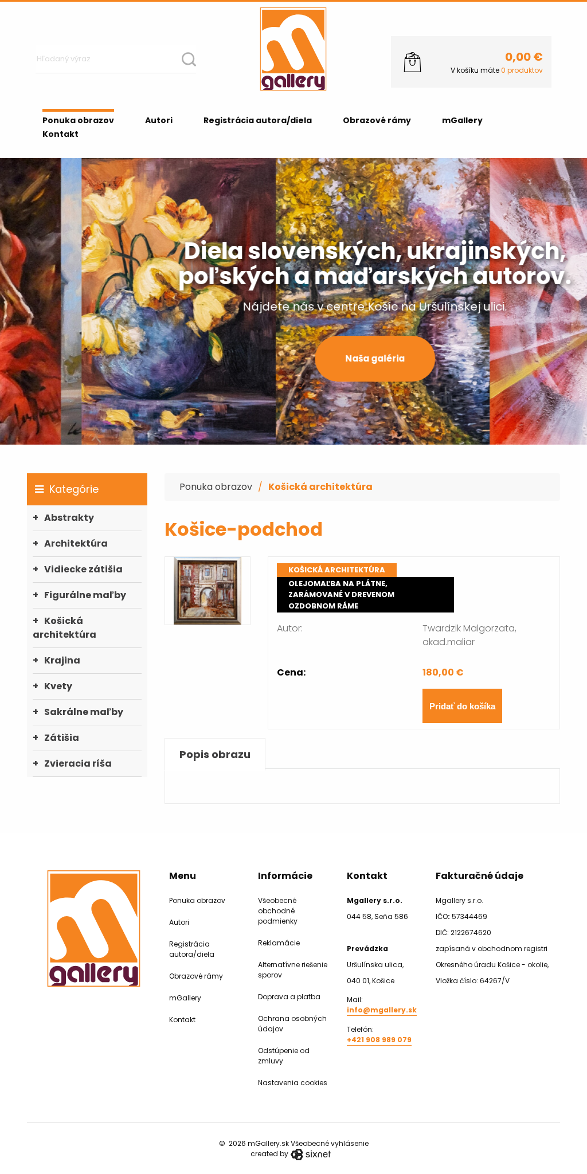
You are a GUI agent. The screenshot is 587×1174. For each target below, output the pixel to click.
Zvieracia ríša (78, 763)
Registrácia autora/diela (258, 120)
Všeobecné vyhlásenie (330, 1143)
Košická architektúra (64, 627)
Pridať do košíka (462, 706)
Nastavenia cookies (292, 1082)
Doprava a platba (289, 997)
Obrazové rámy (377, 120)
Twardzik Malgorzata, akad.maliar (469, 635)
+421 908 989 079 (379, 1040)
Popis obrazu (215, 754)
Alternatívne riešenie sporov (292, 970)
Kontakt (60, 134)
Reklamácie (279, 943)
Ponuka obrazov (78, 120)
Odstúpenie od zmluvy (284, 1056)
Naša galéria (293, 358)
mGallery (462, 120)
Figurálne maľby (85, 595)
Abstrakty (69, 517)
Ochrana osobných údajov (292, 1024)
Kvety (58, 686)
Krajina (62, 660)
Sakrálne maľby (83, 711)
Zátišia (61, 737)
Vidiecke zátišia (83, 569)
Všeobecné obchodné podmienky (278, 911)
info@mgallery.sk (382, 1010)
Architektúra (76, 543)
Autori (159, 120)
